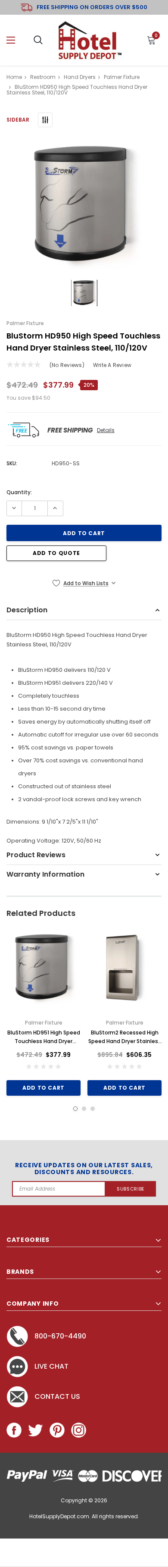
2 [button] (84, 1108)
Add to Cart (43, 1087)
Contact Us (57, 1396)
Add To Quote (56, 553)
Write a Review (112, 365)
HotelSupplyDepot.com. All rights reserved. (84, 1516)
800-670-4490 (60, 1336)
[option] (84, 205)
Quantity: (19, 492)
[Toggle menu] (10, 40)
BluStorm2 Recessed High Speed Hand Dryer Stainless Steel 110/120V (124, 1037)
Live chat (51, 1366)
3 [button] (92, 1108)
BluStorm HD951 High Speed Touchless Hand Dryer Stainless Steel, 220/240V (43, 1037)
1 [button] (75, 1108)
